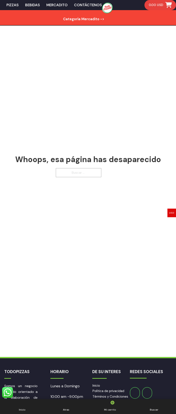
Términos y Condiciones (110, 396)
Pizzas (12, 5)
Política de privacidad (108, 391)
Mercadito (57, 5)
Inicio (96, 385)
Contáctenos (88, 5)
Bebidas (32, 5)
